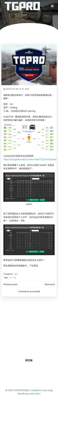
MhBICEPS (10, 89)
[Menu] (52, 6)
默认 (16, 274)
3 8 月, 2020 (24, 89)
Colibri (37, 393)
